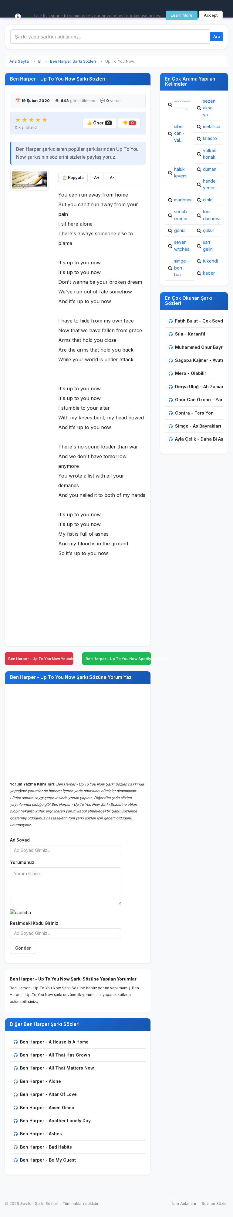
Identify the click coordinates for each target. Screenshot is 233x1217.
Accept (211, 15)
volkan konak (209, 154)
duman (209, 169)
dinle (208, 199)
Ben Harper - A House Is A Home (54, 1041)
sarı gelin (208, 245)
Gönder (23, 948)
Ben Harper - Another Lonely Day (55, 1120)
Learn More (181, 15)
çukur (208, 230)
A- (112, 177)
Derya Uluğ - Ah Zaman (200, 386)
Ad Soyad (20, 840)
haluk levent (180, 172)
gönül (179, 230)
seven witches (181, 245)
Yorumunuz (22, 862)
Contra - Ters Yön (194, 412)
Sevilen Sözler (215, 1203)
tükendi (210, 260)
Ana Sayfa (19, 61)
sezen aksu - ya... (209, 107)
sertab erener (181, 215)
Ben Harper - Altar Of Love (48, 1094)
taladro (210, 138)
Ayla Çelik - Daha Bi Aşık (201, 438)
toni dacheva (212, 215)
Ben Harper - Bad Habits (46, 1146)
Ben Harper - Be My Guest (48, 1159)
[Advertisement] (29, 285)
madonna (183, 199)
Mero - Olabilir (190, 373)
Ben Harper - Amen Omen (47, 1107)
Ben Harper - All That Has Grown (55, 1054)
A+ (97, 177)
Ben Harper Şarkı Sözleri (73, 61)
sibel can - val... (179, 133)
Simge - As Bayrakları (198, 425)
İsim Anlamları (185, 1203)
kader (209, 273)
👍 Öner (98, 123)
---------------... (182, 104)
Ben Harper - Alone (40, 1081)
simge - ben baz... (181, 267)
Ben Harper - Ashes (41, 1133)
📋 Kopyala (73, 177)
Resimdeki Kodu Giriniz (34, 923)
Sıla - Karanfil (190, 333)
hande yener (209, 184)
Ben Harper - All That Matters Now (57, 1067)
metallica (211, 126)
